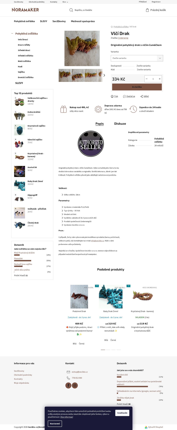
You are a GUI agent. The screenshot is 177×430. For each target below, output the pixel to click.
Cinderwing (123, 38)
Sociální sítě (122, 374)
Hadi (20, 66)
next (161, 317)
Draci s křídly (24, 44)
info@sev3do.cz (97, 240)
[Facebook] (68, 385)
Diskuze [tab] (120, 123)
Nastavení (55, 423)
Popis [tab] (100, 123)
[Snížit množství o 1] (147, 79)
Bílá (74, 343)
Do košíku (137, 87)
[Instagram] (75, 385)
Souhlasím (122, 412)
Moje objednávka (21, 383)
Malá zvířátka (24, 61)
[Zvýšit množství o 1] (160, 79)
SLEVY (19, 83)
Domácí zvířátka (25, 77)
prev (61, 317)
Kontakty (53, 2)
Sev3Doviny (18, 2)
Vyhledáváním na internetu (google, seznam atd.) (139, 391)
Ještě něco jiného (22, 269)
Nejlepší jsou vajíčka (23, 264)
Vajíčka (21, 72)
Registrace (156, 2)
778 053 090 (77, 378)
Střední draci (24, 50)
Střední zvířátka (25, 55)
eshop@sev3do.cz (80, 371)
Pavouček (18, 258)
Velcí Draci (23, 39)
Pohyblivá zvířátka (26, 34)
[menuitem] (24, 21)
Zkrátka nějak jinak (125, 397)
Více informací (66, 417)
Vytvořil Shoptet (155, 427)
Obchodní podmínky (37, 2)
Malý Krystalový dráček (24, 252)
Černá (81, 343)
